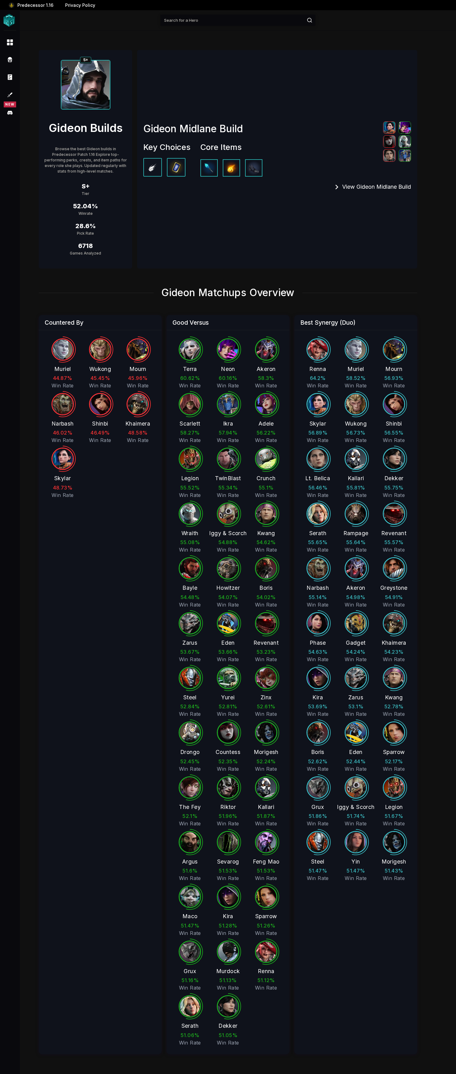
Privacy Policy (80, 5)
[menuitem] (10, 42)
